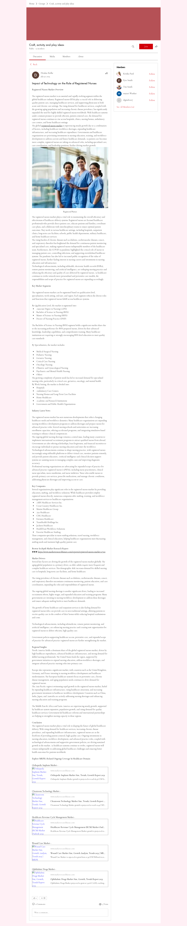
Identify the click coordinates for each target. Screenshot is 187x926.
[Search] (133, 46)
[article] (70, 494)
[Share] (106, 73)
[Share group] (156, 46)
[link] (37, 56)
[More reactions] (43, 898)
